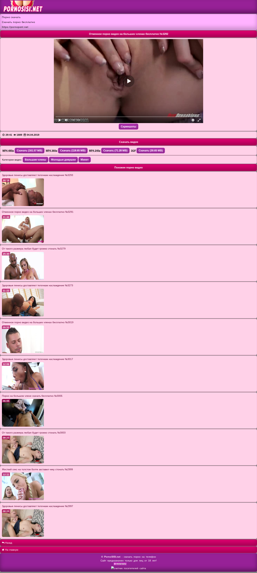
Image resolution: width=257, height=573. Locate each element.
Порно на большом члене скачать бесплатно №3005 (32, 395)
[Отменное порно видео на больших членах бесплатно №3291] (23, 242)
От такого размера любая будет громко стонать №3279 (34, 248)
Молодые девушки (63, 159)
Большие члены (35, 159)
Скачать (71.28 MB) (115, 150)
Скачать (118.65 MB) (72, 150)
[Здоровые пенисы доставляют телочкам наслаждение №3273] (23, 315)
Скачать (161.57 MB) (29, 150)
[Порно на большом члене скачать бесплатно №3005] (23, 425)
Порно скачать (11, 17)
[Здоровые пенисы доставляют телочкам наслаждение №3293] (23, 205)
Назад (8, 542)
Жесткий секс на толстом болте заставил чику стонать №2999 (37, 469)
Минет (85, 159)
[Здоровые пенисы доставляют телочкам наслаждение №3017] (23, 389)
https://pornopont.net (15, 27)
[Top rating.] (120, 564)
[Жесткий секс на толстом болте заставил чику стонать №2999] (23, 499)
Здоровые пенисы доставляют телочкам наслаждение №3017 (37, 359)
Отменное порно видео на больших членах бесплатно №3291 (37, 211)
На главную (11, 549)
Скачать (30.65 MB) (151, 150)
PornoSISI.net (112, 556)
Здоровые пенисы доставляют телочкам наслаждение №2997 (37, 506)
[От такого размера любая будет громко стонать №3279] (23, 278)
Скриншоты (128, 126)
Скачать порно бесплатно (18, 22)
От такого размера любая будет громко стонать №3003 (34, 432)
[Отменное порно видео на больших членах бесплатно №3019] (23, 352)
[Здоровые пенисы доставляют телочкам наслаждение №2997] (23, 536)
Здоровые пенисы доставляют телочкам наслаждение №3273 (37, 285)
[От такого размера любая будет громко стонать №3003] (23, 462)
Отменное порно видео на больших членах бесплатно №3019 (37, 322)
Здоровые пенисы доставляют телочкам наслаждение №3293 (37, 175)
